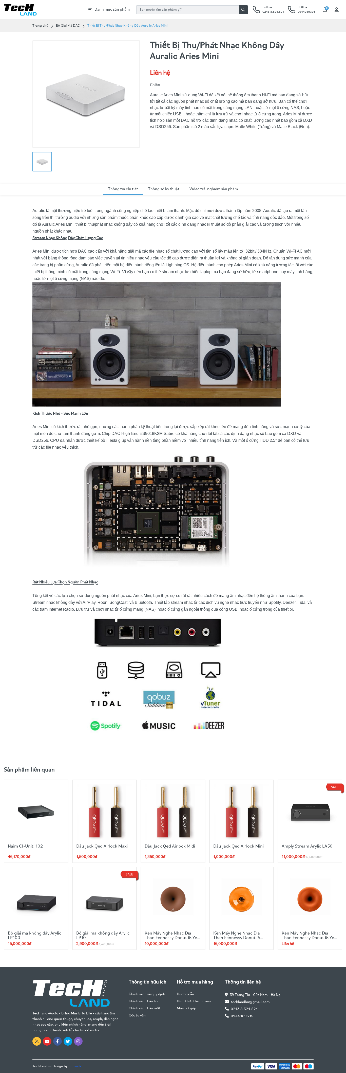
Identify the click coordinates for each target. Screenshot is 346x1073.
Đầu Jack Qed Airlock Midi (170, 846)
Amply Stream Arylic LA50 (307, 846)
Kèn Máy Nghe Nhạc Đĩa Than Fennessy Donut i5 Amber (236, 938)
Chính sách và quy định (147, 994)
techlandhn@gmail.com (250, 1002)
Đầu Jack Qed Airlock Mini (238, 846)
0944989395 (242, 1016)
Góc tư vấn (137, 1015)
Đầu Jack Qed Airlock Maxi (102, 846)
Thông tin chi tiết (123, 189)
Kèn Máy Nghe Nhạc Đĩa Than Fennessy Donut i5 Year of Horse (310, 938)
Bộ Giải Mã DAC (68, 26)
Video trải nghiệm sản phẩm (213, 189)
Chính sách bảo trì (143, 1001)
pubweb (74, 1066)
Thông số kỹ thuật (163, 189)
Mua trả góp (186, 1008)
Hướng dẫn (185, 994)
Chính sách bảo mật (144, 1008)
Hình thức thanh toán (194, 1001)
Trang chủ (40, 26)
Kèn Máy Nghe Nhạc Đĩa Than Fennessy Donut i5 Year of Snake (173, 938)
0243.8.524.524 (244, 1009)
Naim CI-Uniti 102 (25, 846)
